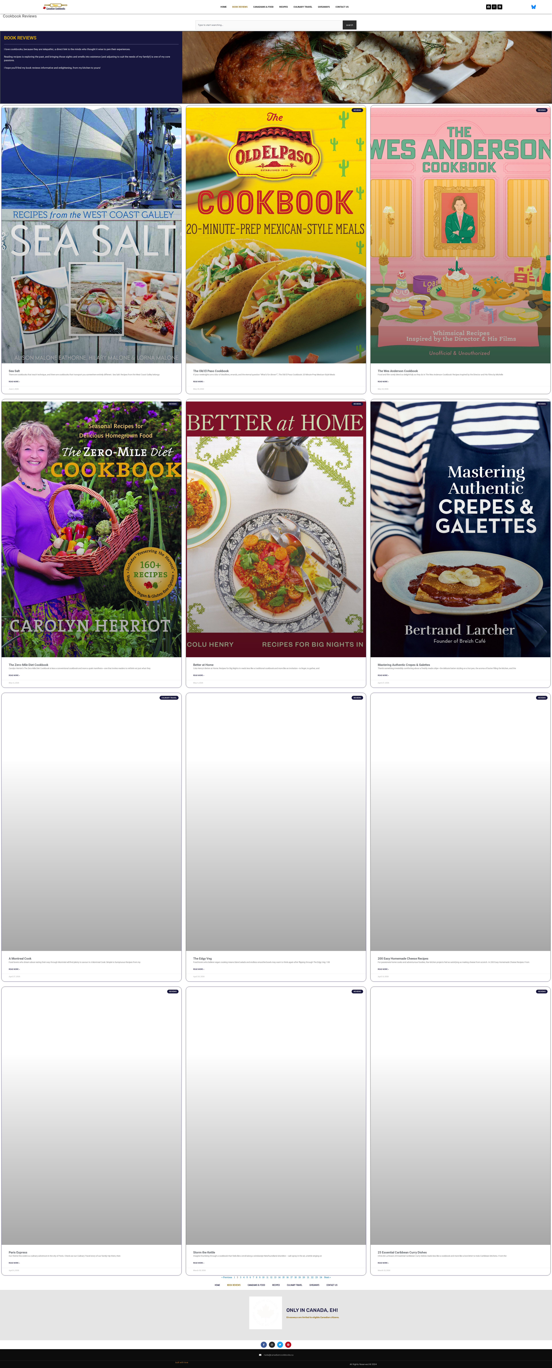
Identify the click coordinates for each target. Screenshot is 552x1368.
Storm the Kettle (204, 1252)
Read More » (14, 382)
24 (321, 1277)
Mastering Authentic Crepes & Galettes (404, 665)
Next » (327, 1277)
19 (300, 1277)
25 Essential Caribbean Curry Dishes (402, 1252)
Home (224, 7)
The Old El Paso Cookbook (211, 371)
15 (283, 1277)
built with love (181, 1362)
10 (263, 1277)
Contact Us (342, 7)
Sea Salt (14, 371)
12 (271, 1277)
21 (308, 1277)
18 (296, 1277)
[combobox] (268, 25)
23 (316, 1277)
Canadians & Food (263, 7)
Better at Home (203, 665)
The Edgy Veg (202, 958)
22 (312, 1277)
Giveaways (324, 7)
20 (304, 1277)
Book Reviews (240, 7)
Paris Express (18, 1252)
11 (267, 1277)
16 (287, 1277)
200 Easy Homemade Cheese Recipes (403, 958)
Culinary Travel (303, 7)
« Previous (227, 1277)
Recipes (283, 7)
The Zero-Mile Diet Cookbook (28, 665)
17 (292, 1277)
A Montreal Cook (20, 958)
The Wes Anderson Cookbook (398, 371)
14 (279, 1277)
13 (275, 1277)
